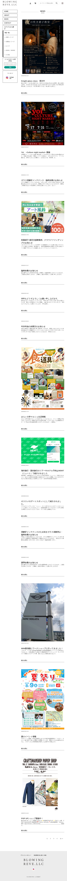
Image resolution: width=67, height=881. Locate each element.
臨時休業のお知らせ (29, 271)
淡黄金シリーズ (10, 41)
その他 (8, 54)
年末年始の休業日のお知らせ (33, 326)
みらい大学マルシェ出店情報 (33, 417)
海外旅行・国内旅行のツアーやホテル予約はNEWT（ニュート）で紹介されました (42, 472)
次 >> (61, 838)
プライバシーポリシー (26, 855)
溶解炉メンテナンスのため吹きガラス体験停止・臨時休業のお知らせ (42, 533)
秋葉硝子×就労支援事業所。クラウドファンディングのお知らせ (42, 241)
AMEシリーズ (9, 37)
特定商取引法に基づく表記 (40, 855)
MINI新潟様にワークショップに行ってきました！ (42, 648)
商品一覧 (7, 32)
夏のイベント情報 (28, 737)
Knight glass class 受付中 (33, 81)
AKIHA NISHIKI (10, 50)
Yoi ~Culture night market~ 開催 (35, 152)
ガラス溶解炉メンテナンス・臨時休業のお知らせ (42, 180)
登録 (10, 67)
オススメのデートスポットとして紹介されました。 (41, 502)
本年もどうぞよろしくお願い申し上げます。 (40, 299)
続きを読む (24, 93)
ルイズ (8, 46)
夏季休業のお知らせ (29, 563)
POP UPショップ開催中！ (32, 818)
